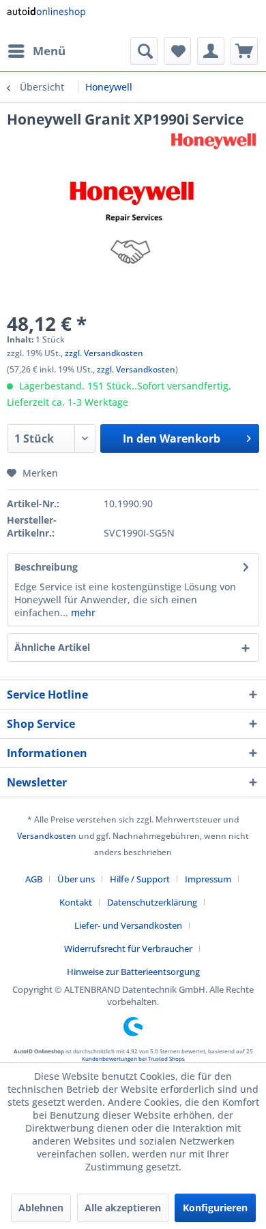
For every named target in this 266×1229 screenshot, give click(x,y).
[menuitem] (36, 51)
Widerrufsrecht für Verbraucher (128, 948)
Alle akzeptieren (123, 1207)
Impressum (208, 879)
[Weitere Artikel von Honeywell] (213, 141)
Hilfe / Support (140, 879)
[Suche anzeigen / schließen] (144, 51)
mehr (81, 612)
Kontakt (75, 902)
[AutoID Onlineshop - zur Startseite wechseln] (46, 19)
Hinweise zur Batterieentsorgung (133, 971)
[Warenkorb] (244, 51)
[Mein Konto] (210, 51)
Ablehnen (40, 1207)
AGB (33, 879)
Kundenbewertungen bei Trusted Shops (133, 1058)
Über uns (76, 879)
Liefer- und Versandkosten (128, 925)
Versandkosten (46, 836)
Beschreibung (46, 566)
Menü (49, 51)
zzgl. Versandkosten (104, 353)
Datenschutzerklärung (152, 902)
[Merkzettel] (177, 51)
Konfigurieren (215, 1207)
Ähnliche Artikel (52, 647)
